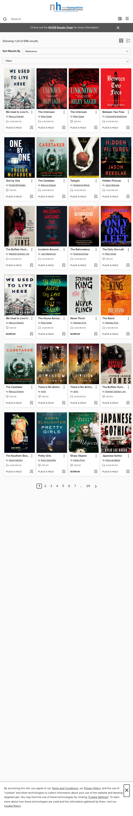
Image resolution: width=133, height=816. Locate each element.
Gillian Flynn (79, 460)
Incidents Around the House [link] (50, 249)
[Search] (5, 19)
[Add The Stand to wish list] (128, 334)
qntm (43, 391)
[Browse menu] (127, 18)
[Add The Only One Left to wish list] (128, 265)
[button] (121, 41)
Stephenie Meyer (81, 185)
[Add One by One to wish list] (31, 197)
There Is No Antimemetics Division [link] (50, 387)
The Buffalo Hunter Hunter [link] (18, 249)
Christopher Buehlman (116, 116)
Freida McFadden (17, 185)
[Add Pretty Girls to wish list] (63, 472)
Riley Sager (46, 116)
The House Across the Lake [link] (50, 318)
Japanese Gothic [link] (112, 456)
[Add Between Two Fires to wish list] (128, 128)
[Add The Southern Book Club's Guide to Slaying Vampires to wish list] (31, 472)
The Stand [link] (108, 318)
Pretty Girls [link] (44, 456)
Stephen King (79, 322)
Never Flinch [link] (77, 318)
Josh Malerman (48, 254)
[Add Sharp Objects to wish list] (96, 472)
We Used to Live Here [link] (18, 112)
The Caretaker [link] (46, 180)
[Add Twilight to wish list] (96, 197)
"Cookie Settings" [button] (98, 797)
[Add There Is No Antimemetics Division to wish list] (63, 403)
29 (88, 486)
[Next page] (95, 486)
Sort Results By (11, 51)
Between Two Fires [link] (113, 112)
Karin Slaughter (48, 460)
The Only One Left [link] (113, 249)
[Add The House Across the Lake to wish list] (63, 334)
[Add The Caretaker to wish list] (63, 197)
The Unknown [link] (46, 112)
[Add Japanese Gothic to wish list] (128, 472)
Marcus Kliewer (16, 116)
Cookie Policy (12, 806)
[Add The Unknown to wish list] (63, 128)
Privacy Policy (92, 788)
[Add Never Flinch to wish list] (96, 334)
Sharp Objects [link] (78, 456)
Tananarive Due (80, 254)
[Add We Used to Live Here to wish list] (31, 128)
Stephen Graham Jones (20, 254)
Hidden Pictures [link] (111, 180)
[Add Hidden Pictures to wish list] (128, 197)
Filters (9, 61)
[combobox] (59, 19)
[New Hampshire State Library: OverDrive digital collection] (66, 7)
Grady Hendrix (16, 460)
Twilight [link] (75, 180)
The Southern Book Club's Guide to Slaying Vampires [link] (18, 456)
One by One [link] (13, 180)
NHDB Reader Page (60, 27)
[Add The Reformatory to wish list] (96, 265)
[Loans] (120, 19)
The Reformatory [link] (80, 249)
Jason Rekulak (112, 185)
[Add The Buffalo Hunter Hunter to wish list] (31, 265)
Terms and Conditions (65, 788)
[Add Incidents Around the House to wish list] (63, 265)
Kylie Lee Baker (112, 460)
